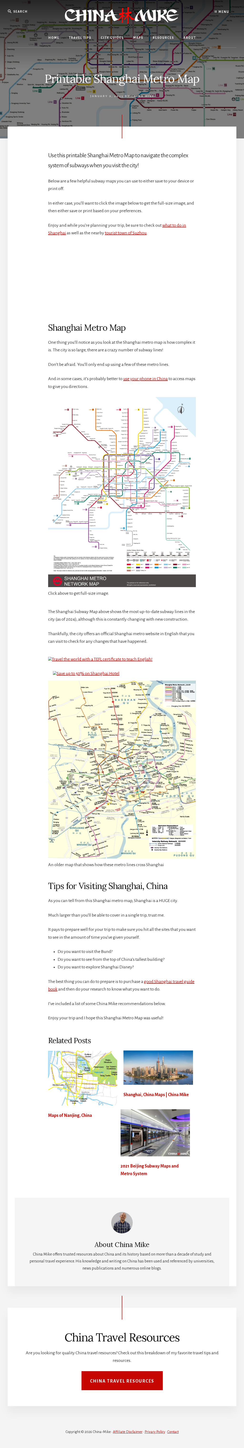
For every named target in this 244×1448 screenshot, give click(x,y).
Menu (223, 12)
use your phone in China (145, 378)
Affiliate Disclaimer (127, 1432)
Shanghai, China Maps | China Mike (156, 1094)
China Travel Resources (122, 1381)
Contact (173, 1432)
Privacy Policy (155, 1432)
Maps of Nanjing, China (70, 1115)
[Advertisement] (122, 277)
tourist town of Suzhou (126, 233)
